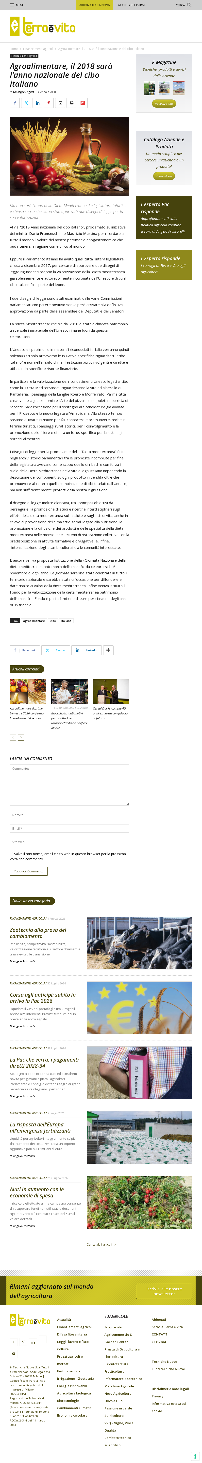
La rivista (159, 1341)
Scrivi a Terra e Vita (167, 1327)
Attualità (64, 1319)
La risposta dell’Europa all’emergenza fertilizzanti (40, 1127)
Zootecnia (86, 1378)
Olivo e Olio (113, 1401)
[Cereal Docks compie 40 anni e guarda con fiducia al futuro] (111, 691)
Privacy (157, 1396)
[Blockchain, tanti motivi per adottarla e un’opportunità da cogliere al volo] (69, 691)
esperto (164, 265)
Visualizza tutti (164, 103)
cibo (53, 621)
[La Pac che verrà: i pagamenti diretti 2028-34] (139, 1085)
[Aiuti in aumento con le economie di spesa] (139, 1215)
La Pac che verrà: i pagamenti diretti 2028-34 (44, 1062)
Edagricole (113, 1327)
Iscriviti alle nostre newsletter (164, 1291)
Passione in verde (118, 1408)
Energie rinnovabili (72, 1386)
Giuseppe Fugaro (23, 92)
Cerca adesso (164, 176)
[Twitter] (43, 1340)
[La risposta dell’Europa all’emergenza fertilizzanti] (139, 1150)
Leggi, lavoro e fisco (73, 1341)
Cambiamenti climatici (74, 1408)
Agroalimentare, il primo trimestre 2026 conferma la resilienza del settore (27, 713)
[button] (184, 5)
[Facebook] (14, 1342)
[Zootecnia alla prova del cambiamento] (139, 955)
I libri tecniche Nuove (168, 1369)
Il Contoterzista (116, 1364)
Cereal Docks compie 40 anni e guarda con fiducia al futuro (110, 713)
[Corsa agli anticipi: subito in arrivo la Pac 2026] (139, 1020)
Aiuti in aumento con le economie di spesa (37, 1192)
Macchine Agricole (119, 1386)
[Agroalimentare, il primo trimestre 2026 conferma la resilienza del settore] (28, 691)
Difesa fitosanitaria (72, 1334)
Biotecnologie (68, 1400)
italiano (66, 621)
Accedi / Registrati (132, 5)
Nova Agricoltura (118, 1393)
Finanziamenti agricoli (38, 49)
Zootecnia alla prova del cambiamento (38, 932)
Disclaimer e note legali (170, 1389)
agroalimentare (34, 621)
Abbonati (159, 1319)
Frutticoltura (114, 1371)
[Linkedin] (33, 1342)
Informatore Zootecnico (123, 1379)
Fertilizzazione (69, 1371)
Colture (63, 1349)
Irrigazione (66, 1378)
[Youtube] (14, 1354)
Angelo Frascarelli (24, 961)
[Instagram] (23, 1342)
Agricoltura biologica (74, 1393)
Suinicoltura (114, 1415)
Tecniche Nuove (164, 1361)
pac (164, 217)
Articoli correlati (25, 669)
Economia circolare (72, 1415)
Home (14, 49)
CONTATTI (160, 1334)
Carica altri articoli (99, 1244)
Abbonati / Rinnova (94, 5)
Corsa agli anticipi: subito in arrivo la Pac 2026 (43, 997)
